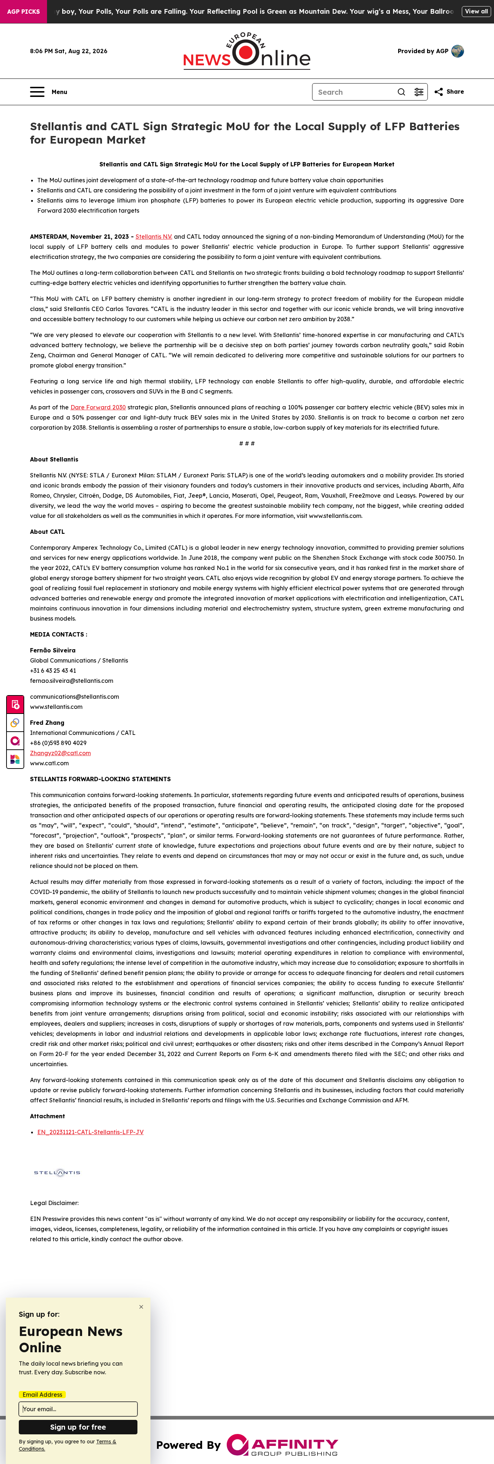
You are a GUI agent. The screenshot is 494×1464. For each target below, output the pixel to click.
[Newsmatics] (15, 759)
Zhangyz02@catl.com (60, 753)
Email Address (42, 1394)
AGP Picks (23, 11)
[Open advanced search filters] (418, 92)
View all (476, 11)
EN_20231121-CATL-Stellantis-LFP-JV (90, 1132)
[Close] (141, 1306)
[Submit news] (15, 705)
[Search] (401, 92)
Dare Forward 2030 (98, 407)
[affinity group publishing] (15, 741)
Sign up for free (78, 1426)
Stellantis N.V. (154, 236)
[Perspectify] (15, 723)
